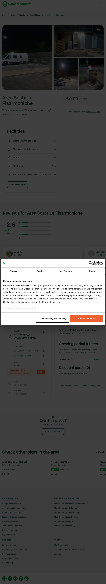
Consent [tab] (14, 271)
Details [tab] (40, 271)
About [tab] (92, 271)
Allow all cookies (86, 318)
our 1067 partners (20, 285)
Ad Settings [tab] (66, 271)
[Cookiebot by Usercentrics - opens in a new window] (91, 263)
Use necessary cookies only (52, 318)
